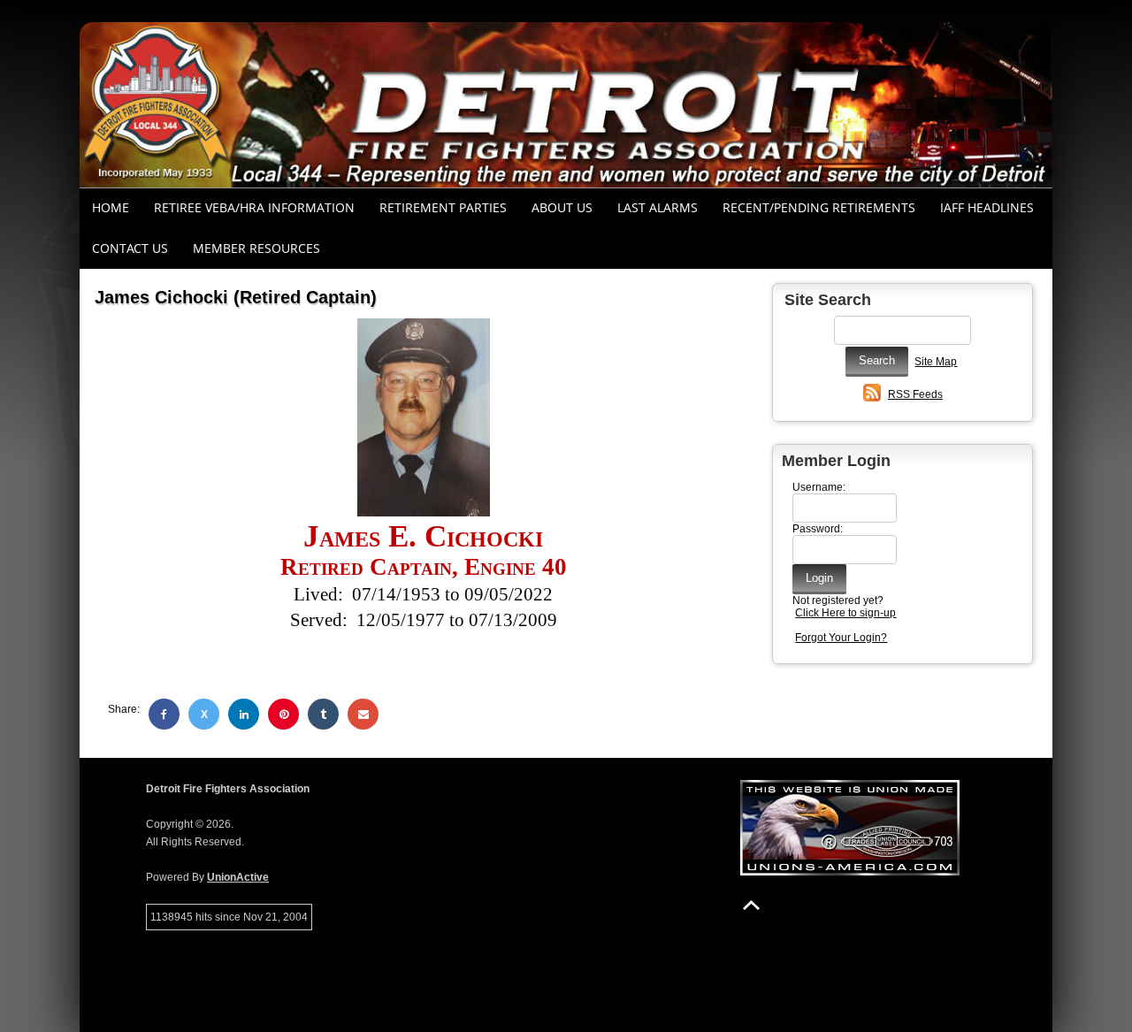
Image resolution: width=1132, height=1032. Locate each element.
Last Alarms (657, 207)
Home (110, 207)
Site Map (935, 361)
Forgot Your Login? (841, 637)
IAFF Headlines (987, 207)
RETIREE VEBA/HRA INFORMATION (254, 207)
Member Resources (256, 248)
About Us (562, 207)
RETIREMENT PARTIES (443, 207)
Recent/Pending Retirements (819, 207)
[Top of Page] (751, 905)
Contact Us (130, 248)
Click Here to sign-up (845, 613)
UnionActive (238, 877)
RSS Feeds (915, 394)
